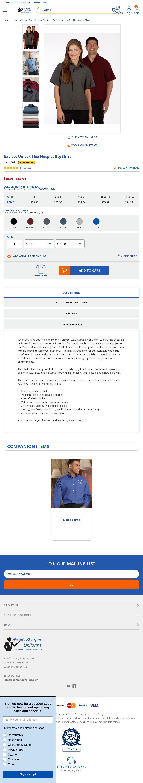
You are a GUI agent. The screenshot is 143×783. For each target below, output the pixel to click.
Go (71, 584)
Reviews (71, 313)
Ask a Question (128, 168)
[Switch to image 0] (31, 37)
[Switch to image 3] (31, 115)
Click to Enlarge (84, 137)
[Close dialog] (52, 699)
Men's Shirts (71, 519)
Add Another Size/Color (29, 256)
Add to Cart (89, 270)
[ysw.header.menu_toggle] (5, 10)
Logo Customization (71, 302)
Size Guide (130, 255)
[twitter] (69, 686)
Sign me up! (28, 774)
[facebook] (74, 686)
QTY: (10, 236)
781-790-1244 (39, 2)
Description (71, 292)
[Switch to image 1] (31, 63)
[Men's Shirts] (71, 483)
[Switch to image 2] (31, 89)
